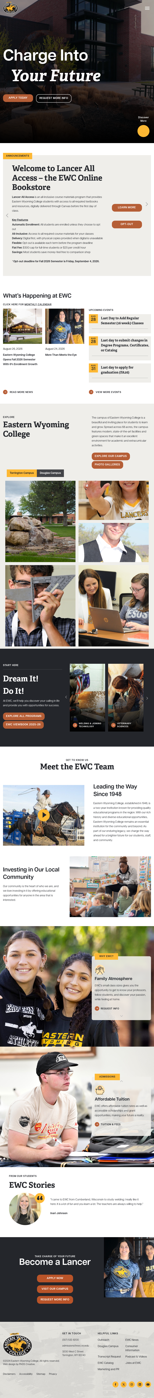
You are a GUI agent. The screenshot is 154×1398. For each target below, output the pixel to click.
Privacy (53, 1374)
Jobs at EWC (133, 1363)
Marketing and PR (108, 1369)
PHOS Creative (27, 1364)
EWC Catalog (106, 1363)
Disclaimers (9, 1374)
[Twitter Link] (124, 1384)
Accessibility (26, 1374)
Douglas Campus (50, 473)
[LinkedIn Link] (140, 1384)
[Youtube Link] (148, 1384)
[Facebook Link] (115, 1384)
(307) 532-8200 (70, 1340)
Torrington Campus (22, 473)
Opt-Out (127, 224)
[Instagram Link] (132, 1384)
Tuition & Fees (111, 1124)
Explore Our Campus (111, 456)
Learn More (127, 207)
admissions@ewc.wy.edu (75, 1346)
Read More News (21, 392)
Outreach (103, 1340)
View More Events (108, 392)
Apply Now (55, 1278)
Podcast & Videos (136, 1357)
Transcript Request (109, 1357)
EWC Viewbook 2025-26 (23, 724)
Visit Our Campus (55, 1289)
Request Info (110, 1009)
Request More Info (53, 98)
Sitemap (40, 1374)
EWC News (132, 1340)
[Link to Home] (10, 7)
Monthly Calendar (38, 304)
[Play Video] (44, 815)
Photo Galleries (107, 464)
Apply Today (18, 98)
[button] (7, 216)
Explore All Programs (24, 716)
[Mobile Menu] (146, 9)
